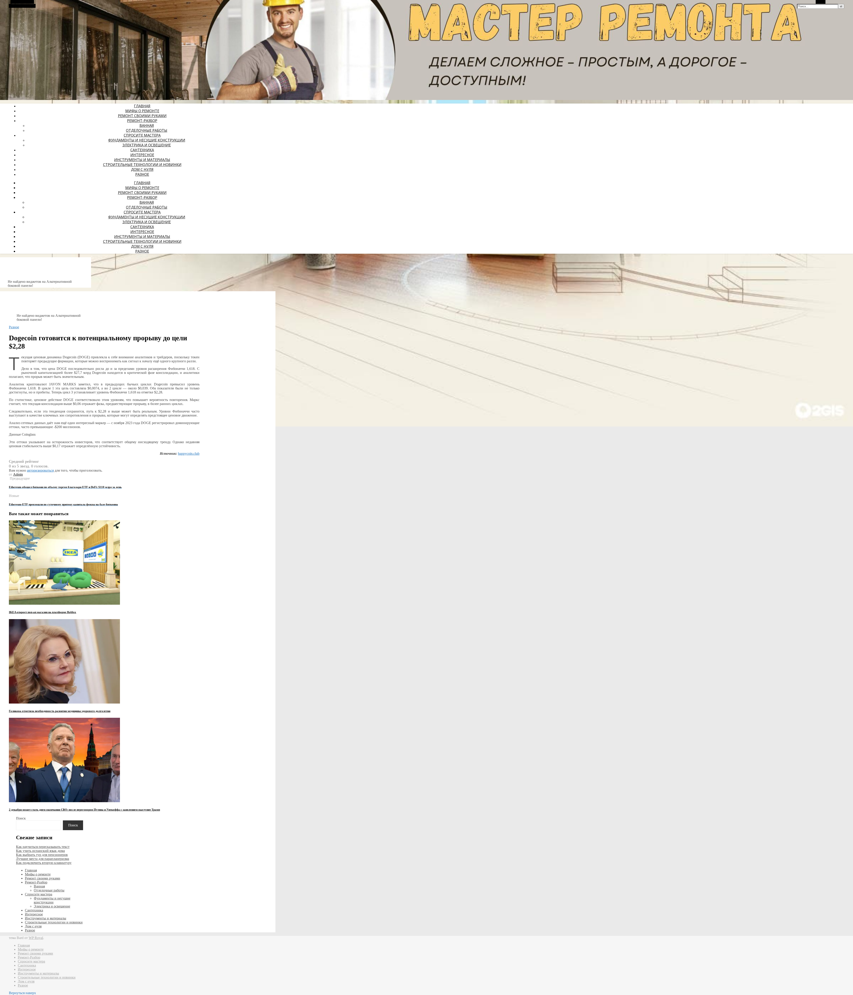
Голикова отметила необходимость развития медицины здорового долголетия (59, 711)
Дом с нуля (142, 169)
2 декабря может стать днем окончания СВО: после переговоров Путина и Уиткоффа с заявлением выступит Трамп (84, 809)
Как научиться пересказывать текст (43, 847)
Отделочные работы (146, 130)
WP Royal (36, 938)
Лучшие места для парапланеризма (42, 859)
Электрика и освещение (146, 145)
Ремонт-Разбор (142, 120)
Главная (142, 106)
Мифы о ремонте (142, 110)
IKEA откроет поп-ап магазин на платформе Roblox (42, 612)
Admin (18, 474)
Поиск (21, 818)
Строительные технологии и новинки (142, 164)
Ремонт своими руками (142, 115)
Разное (142, 174)
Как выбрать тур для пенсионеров (42, 855)
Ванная (147, 125)
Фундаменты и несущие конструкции (146, 140)
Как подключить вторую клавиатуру (44, 863)
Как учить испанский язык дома (40, 851)
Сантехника (142, 150)
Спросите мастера (142, 135)
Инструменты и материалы (142, 159)
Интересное (142, 154)
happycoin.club (188, 453)
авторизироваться (40, 470)
